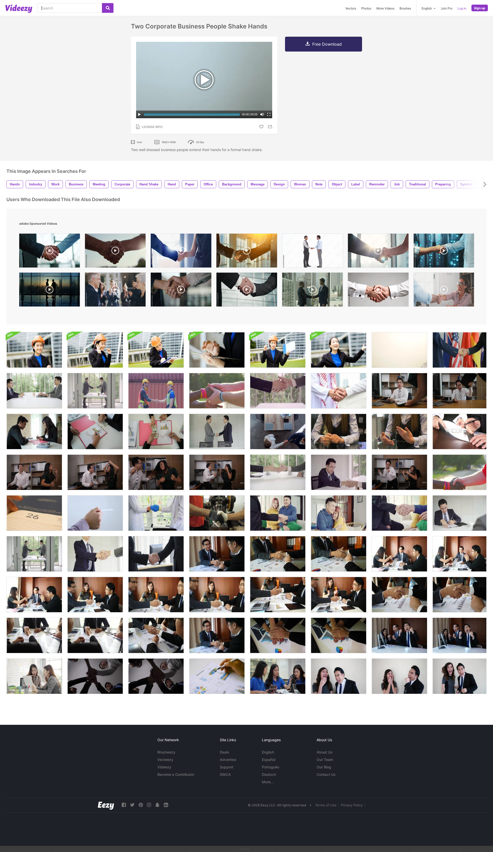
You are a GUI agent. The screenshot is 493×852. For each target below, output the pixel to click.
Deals (224, 752)
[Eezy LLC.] (106, 805)
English (268, 752)
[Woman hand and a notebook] (34, 513)
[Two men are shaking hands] (459, 350)
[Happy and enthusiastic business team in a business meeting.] (399, 635)
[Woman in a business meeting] (338, 431)
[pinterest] (141, 805)
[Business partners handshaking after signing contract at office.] (217, 554)
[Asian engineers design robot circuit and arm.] (278, 676)
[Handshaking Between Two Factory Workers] (217, 513)
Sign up (479, 8)
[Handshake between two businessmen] (95, 391)
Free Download (327, 44)
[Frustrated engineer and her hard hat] (278, 350)
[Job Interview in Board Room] (278, 431)
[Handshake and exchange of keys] (399, 513)
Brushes (405, 8)
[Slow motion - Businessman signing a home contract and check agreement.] (34, 391)
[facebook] (124, 805)
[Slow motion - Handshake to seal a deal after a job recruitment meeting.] (459, 513)
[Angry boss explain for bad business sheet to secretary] (399, 391)
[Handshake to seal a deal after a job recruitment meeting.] (278, 472)
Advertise (228, 759)
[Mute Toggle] (262, 114)
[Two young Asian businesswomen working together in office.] (34, 676)
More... (268, 782)
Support (226, 767)
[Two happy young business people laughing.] (338, 676)
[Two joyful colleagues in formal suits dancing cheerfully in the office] (399, 472)
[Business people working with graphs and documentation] (217, 676)
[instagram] (149, 805)
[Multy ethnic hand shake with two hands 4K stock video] (217, 391)
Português (270, 767)
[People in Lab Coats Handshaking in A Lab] (156, 513)
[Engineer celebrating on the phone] (95, 350)
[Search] (107, 8)
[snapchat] (157, 805)
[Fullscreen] (269, 114)
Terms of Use (326, 805)
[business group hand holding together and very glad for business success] (95, 676)
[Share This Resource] (271, 126)
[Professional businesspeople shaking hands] (156, 554)
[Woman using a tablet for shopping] (217, 350)
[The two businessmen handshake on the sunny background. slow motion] (246, 252)
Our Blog (324, 767)
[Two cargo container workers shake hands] (156, 391)
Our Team (325, 759)
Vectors (350, 8)
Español (268, 759)
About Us (325, 752)
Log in (462, 8)
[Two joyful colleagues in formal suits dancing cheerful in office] (34, 472)
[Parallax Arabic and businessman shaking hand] (338, 391)
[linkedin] (166, 805)
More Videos (385, 8)
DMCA (225, 774)
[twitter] (132, 805)
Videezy (164, 767)
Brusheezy (166, 752)
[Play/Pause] (139, 114)
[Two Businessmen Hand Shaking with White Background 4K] (399, 350)
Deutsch (269, 774)
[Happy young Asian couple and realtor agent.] (278, 513)
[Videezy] (18, 9)
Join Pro (446, 8)
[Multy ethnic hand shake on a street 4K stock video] (459, 472)
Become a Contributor (175, 774)
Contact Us (326, 774)
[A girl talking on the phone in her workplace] (156, 350)
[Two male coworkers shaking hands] (312, 252)
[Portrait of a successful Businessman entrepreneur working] (34, 350)
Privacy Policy (352, 805)
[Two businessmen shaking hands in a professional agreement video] (378, 291)
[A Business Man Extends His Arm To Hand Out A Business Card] (95, 513)
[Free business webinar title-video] (459, 431)
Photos (366, 8)
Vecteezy (165, 759)
